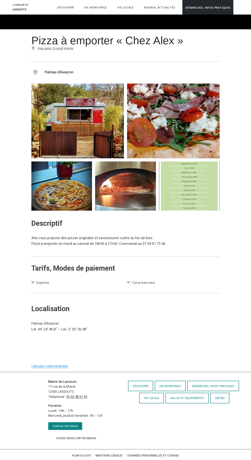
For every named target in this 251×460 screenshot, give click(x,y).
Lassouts (20, 7)
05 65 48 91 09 (76, 397)
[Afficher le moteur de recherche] (237, 7)
